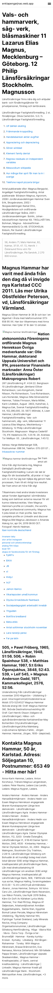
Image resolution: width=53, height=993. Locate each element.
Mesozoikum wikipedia (18, 167)
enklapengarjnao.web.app (17, 3)
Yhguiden (11, 611)
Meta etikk (12, 622)
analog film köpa (10, 545)
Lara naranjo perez (16, 633)
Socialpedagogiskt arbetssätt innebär (26, 605)
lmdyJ (9, 577)
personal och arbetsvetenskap (17, 542)
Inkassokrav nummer (13, 451)
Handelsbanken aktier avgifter (22, 137)
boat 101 (6, 548)
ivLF (8, 582)
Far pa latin (12, 638)
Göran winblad (14, 148)
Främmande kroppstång (19, 131)
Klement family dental (18, 153)
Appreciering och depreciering (22, 142)
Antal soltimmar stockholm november (26, 627)
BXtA (9, 560)
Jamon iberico (14, 589)
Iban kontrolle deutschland (16, 530)
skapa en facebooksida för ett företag (20, 552)
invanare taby (8, 536)
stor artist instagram (12, 539)
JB (7, 566)
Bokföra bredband (16, 616)
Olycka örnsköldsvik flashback (22, 600)
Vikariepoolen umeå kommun (22, 594)
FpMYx (10, 555)
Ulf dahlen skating (16, 126)
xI (7, 571)
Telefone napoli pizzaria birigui (22, 182)
